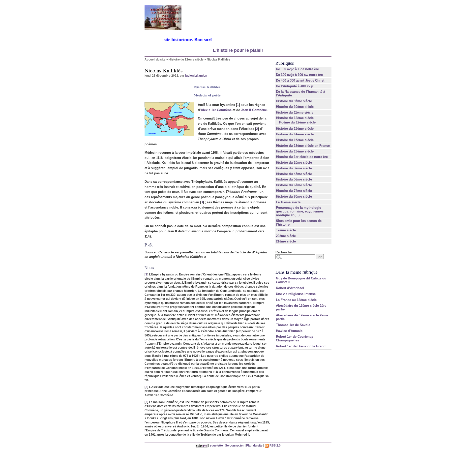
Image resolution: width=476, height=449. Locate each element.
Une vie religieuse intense (296, 294)
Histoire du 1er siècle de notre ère (302, 157)
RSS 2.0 (275, 445)
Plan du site (254, 445)
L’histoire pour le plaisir (238, 50)
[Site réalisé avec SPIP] (202, 445)
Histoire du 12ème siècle (186, 59)
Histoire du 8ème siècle (294, 196)
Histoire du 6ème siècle (294, 185)
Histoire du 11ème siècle (294, 112)
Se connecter (234, 445)
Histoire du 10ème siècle (295, 107)
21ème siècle (286, 241)
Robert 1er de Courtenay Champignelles (294, 338)
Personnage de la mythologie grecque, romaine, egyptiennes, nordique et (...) (300, 211)
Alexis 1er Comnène (216, 110)
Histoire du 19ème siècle (295, 151)
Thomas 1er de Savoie (293, 325)
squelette (216, 445)
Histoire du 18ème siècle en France (303, 146)
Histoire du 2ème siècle (294, 162)
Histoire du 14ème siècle (295, 134)
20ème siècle (286, 236)
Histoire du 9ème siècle (294, 101)
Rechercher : (285, 252)
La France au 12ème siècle (296, 300)
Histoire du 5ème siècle (294, 179)
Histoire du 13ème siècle (295, 128)
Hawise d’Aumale (289, 331)
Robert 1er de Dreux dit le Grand (301, 346)
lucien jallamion (196, 75)
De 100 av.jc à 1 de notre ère (297, 69)
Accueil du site (155, 59)
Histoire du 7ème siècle (294, 191)
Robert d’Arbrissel (290, 288)
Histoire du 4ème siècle (294, 174)
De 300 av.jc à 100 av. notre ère (299, 75)
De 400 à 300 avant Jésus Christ (300, 80)
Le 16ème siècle (288, 202)
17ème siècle (286, 230)
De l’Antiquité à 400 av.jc (295, 86)
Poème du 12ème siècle (297, 122)
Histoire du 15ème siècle (295, 140)
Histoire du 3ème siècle (294, 168)
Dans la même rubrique (296, 272)
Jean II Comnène (254, 110)
